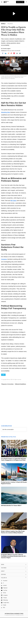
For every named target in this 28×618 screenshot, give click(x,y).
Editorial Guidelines (20, 384)
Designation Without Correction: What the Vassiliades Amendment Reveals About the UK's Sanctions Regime (13, 556)
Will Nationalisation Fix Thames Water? (11, 505)
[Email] (17, 53)
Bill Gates (13, 200)
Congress (4, 259)
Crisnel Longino (6, 48)
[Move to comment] (20, 53)
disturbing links (5, 112)
